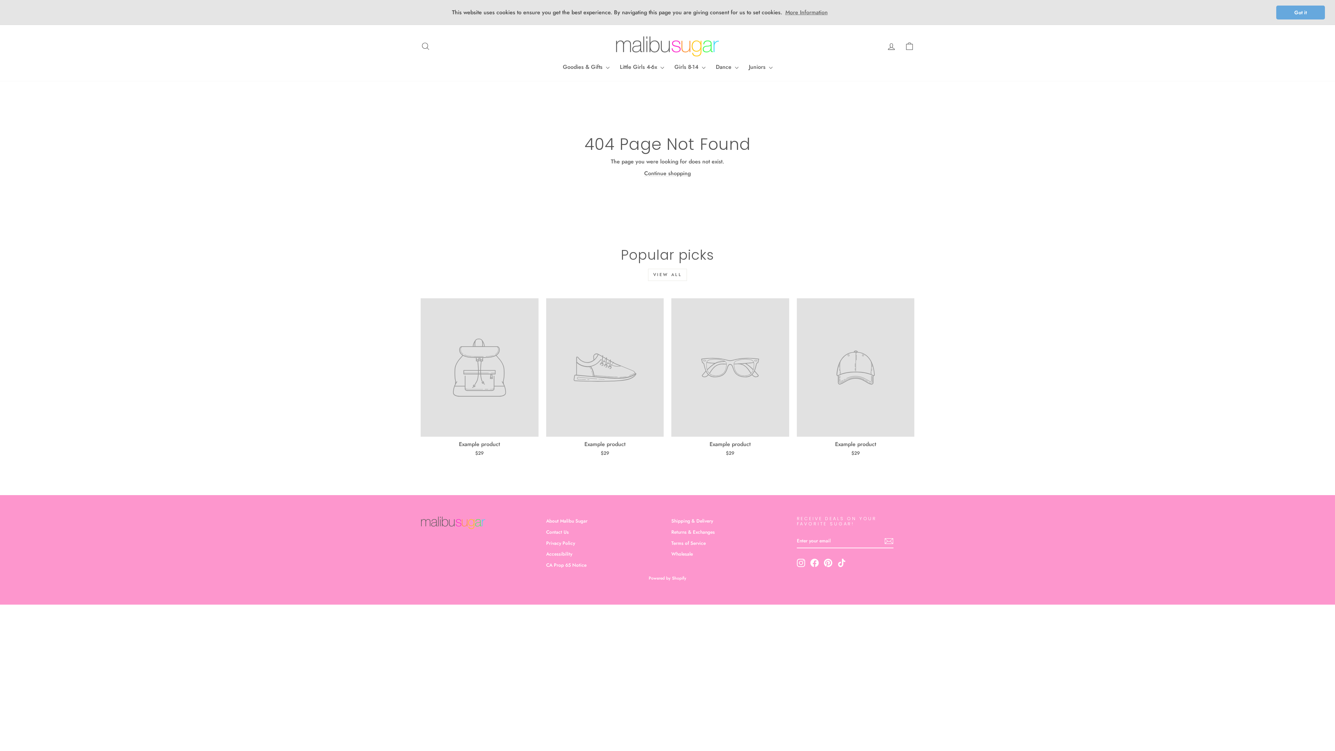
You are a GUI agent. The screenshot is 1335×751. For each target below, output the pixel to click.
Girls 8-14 (687, 67)
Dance (724, 67)
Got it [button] (1300, 12)
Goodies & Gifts (583, 67)
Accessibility (559, 553)
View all (667, 275)
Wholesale (682, 553)
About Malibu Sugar (567, 520)
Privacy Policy (560, 543)
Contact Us (557, 531)
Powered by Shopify (667, 578)
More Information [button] (806, 12)
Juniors (758, 67)
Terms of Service (688, 543)
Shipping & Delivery (692, 520)
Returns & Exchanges (693, 531)
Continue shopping (667, 173)
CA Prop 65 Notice (566, 565)
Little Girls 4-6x (639, 67)
